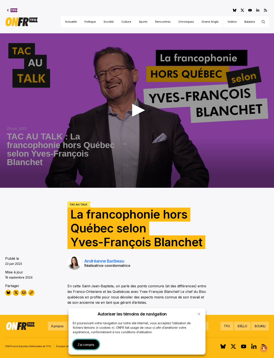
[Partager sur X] (16, 293)
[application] (137, 110)
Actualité (71, 21)
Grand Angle (210, 21)
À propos (57, 326)
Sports (143, 21)
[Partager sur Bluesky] (8, 293)
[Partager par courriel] (24, 293)
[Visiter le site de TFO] (12, 10)
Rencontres (163, 21)
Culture (126, 21)
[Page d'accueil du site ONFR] (21, 21)
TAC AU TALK (78, 204)
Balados (249, 21)
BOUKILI (260, 326)
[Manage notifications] (264, 348)
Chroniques (186, 21)
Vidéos (232, 21)
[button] (199, 314)
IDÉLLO (242, 326)
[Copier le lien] (31, 293)
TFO (227, 326)
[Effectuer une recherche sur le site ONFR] (263, 21)
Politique (90, 21)
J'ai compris (85, 344)
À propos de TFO (65, 346)
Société (109, 21)
